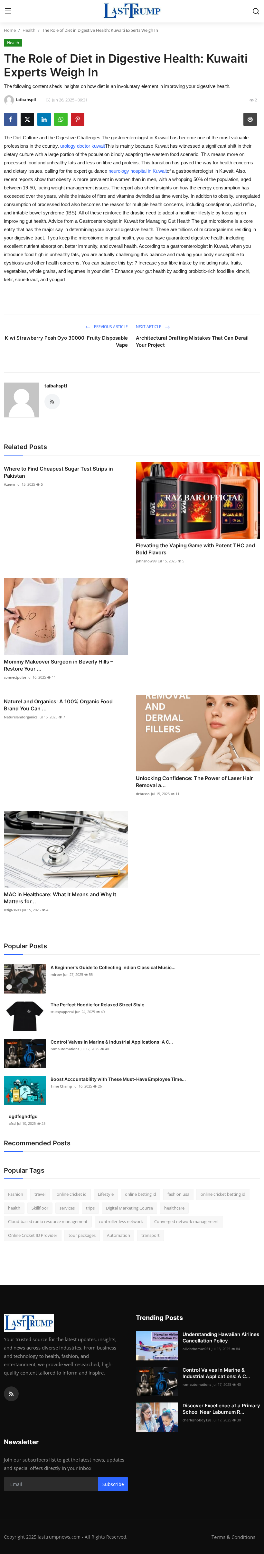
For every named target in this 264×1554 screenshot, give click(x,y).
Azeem (9, 484)
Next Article (149, 326)
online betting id (140, 1194)
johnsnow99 (146, 561)
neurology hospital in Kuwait (137, 171)
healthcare (174, 1208)
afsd (12, 1123)
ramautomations (65, 1048)
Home (10, 30)
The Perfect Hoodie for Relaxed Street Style (97, 1004)
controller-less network (121, 1221)
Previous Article (110, 326)
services (67, 1208)
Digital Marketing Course (129, 1208)
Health (29, 30)
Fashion (15, 1194)
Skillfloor (40, 1208)
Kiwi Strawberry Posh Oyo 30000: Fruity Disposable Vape (66, 341)
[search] (256, 11)
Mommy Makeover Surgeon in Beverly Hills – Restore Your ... (58, 665)
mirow (56, 974)
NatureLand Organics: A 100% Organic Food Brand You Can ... (58, 705)
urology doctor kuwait (82, 146)
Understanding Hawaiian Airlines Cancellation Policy (221, 1337)
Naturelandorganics (20, 717)
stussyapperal (62, 1011)
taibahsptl (55, 386)
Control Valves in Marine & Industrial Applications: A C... (112, 1042)
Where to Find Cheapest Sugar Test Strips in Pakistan (58, 472)
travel (39, 1194)
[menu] (8, 11)
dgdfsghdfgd (23, 1116)
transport (150, 1235)
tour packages (82, 1235)
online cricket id (72, 1194)
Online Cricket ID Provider (32, 1235)
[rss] (11, 1393)
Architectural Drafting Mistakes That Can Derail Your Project (192, 341)
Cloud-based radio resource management (48, 1221)
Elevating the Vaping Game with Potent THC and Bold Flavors (195, 549)
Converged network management (186, 1221)
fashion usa (178, 1194)
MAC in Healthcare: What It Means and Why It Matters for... (60, 898)
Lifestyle (106, 1194)
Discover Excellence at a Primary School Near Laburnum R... (221, 1408)
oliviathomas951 (196, 1348)
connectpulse (15, 677)
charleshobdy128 (197, 1420)
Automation (118, 1235)
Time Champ (61, 1086)
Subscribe (113, 1484)
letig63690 (12, 909)
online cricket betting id (223, 1194)
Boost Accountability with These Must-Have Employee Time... (118, 1079)
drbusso (143, 793)
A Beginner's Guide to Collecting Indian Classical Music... (113, 967)
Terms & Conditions (233, 1537)
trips (90, 1208)
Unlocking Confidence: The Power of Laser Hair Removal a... (194, 781)
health (14, 1208)
